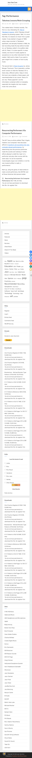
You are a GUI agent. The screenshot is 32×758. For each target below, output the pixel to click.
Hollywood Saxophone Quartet (14, 663)
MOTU (6, 709)
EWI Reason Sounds (10, 653)
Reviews (6, 124)
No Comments (25, 24)
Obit (6, 278)
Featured (7, 237)
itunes (22, 269)
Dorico (6, 644)
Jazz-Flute (8, 679)
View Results (16, 489)
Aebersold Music (9, 615)
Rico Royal (9, 470)
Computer (17, 263)
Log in (6, 314)
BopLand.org (8, 624)
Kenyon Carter (9, 692)
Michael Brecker (15, 275)
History (7, 269)
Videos (7, 253)
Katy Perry (11, 272)
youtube (15, 296)
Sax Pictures (8, 731)
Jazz (7, 272)
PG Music (7, 715)
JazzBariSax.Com (10, 686)
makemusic (21, 272)
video (21, 293)
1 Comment (24, 137)
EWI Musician (9, 650)
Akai (5, 261)
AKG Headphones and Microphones (15, 618)
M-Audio (7, 696)
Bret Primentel (9, 631)
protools (13, 281)
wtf (11, 296)
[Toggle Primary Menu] (29, 9)
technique (21, 291)
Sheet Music (8, 246)
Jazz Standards (9, 673)
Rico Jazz (9, 476)
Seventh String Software (12, 734)
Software (7, 291)
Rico (7, 466)
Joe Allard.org (9, 689)
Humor (11, 269)
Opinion (10, 278)
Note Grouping (18, 66)
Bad (14, 261)
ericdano (16, 23)
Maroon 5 (7, 274)
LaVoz (8, 463)
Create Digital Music (11, 640)
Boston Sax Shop (10, 628)
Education (9, 266)
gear (22, 266)
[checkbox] (4, 753)
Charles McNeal (9, 637)
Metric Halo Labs (10, 702)
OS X (15, 278)
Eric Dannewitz (9, 647)
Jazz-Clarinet (9, 676)
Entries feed (8, 317)
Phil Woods (8, 718)
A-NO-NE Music (9, 611)
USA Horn (7, 747)
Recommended (11, 284)
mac (16, 272)
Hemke (8, 479)
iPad (15, 269)
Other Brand (10, 482)
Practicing (8, 281)
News (6, 240)
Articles (6, 222)
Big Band (7, 263)
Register (7, 311)
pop (24, 278)
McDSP (7, 699)
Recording (20, 284)
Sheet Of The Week (10, 250)
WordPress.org (9, 324)
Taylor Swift (14, 291)
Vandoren (9, 473)
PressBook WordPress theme (19, 756)
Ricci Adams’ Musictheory (12, 721)
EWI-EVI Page (9, 657)
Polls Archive (8, 493)
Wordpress (7, 296)
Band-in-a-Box (20, 261)
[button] (31, 252)
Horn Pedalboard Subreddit (13, 666)
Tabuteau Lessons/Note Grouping (16, 20)
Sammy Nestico (9, 725)
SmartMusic (18, 288)
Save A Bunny (9, 728)
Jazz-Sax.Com (12, 2)
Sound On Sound (9, 741)
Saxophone (8, 286)
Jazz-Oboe (8, 683)
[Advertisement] (16, 105)
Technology (8, 293)
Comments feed (9, 320)
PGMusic (19, 278)
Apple (9, 261)
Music (24, 275)
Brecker (12, 263)
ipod (19, 269)
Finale (19, 266)
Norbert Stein (8, 712)
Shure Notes (8, 738)
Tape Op (7, 744)
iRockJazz (8, 670)
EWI (15, 266)
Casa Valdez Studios (11, 634)
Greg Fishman (9, 660)
